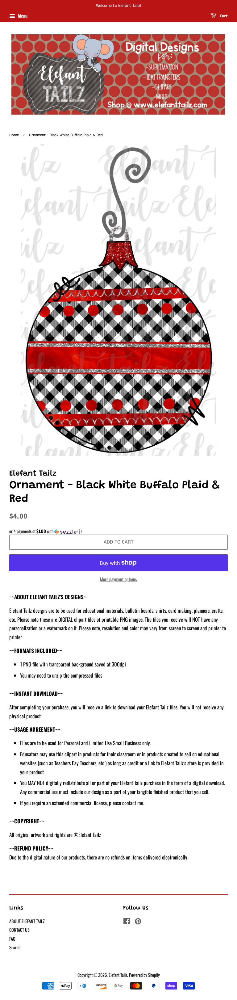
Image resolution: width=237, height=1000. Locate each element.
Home (14, 135)
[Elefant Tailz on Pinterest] (138, 922)
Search (14, 947)
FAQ (12, 938)
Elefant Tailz (118, 975)
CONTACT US (19, 929)
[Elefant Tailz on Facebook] (126, 922)
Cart (223, 16)
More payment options (118, 579)
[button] (118, 531)
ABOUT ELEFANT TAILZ (27, 921)
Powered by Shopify (144, 975)
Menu (22, 15)
